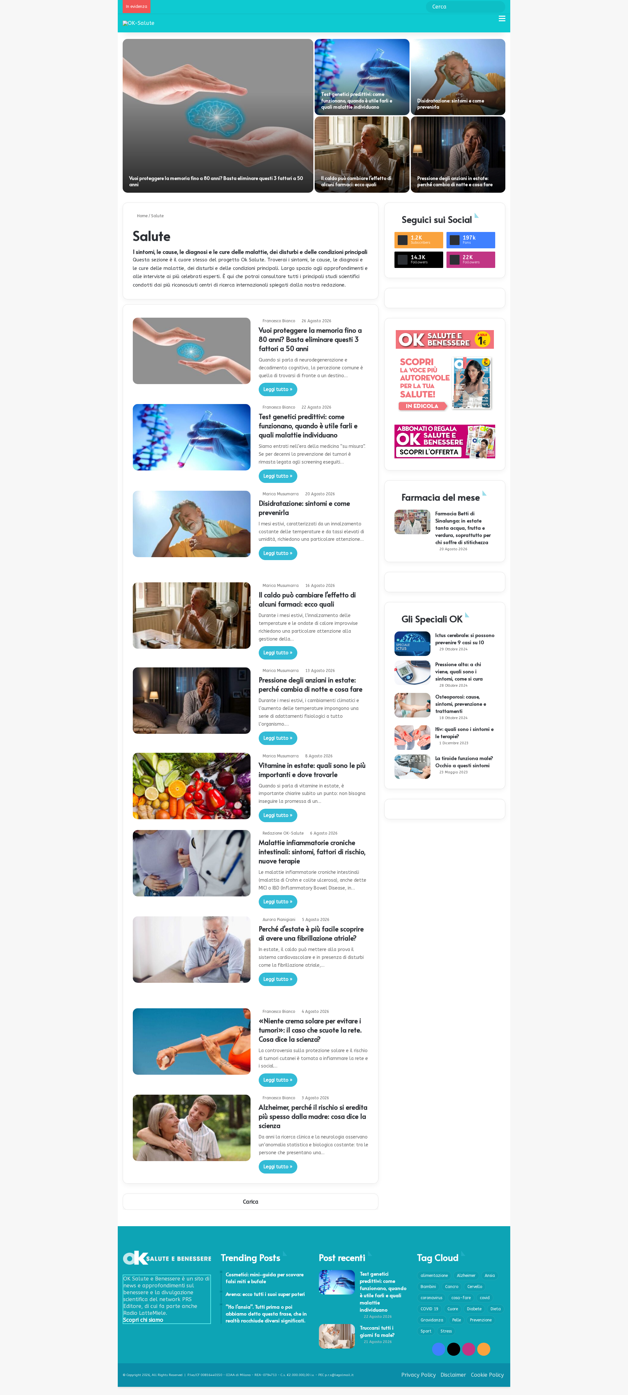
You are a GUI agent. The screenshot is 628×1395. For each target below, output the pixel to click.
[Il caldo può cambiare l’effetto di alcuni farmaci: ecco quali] (362, 154)
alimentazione (434, 1275)
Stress (446, 1331)
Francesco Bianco (279, 321)
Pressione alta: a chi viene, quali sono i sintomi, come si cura (459, 671)
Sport (426, 1331)
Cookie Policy (487, 1375)
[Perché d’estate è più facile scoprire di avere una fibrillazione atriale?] (192, 949)
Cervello (474, 1286)
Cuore (452, 1309)
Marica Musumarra (281, 494)
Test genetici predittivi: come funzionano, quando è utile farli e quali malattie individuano (356, 100)
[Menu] (502, 21)
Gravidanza (432, 1320)
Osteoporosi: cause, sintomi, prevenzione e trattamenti (460, 703)
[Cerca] (490, 21)
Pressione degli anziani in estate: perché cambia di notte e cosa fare (455, 181)
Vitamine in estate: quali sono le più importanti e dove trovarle (312, 770)
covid (485, 1298)
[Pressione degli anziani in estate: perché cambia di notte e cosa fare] (458, 154)
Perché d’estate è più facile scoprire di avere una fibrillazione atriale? (311, 933)
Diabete (474, 1309)
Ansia (490, 1275)
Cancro (451, 1286)
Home (142, 216)
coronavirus (431, 1298)
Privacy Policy (418, 1375)
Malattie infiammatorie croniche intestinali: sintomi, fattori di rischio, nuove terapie (312, 851)
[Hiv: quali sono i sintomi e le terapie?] (412, 737)
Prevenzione (481, 1320)
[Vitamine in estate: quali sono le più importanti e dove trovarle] (192, 786)
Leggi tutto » (278, 389)
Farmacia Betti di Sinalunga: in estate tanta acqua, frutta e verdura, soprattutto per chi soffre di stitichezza (463, 527)
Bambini (428, 1286)
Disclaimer (453, 1375)
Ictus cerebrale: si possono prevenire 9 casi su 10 (465, 638)
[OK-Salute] (138, 23)
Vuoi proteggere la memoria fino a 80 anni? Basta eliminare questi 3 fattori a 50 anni (310, 339)
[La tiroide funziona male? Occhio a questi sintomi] (412, 766)
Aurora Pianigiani (279, 919)
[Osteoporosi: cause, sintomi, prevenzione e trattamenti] (412, 705)
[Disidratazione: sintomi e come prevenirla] (458, 77)
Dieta (496, 1309)
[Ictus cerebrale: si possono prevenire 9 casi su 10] (412, 643)
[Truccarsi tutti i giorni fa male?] (337, 1336)
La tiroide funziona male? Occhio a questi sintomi (464, 761)
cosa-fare (461, 1298)
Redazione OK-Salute (283, 833)
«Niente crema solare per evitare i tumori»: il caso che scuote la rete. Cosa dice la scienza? (310, 1030)
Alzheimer (466, 1275)
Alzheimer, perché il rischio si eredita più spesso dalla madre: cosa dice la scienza (313, 1116)
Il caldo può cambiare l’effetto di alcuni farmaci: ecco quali (356, 181)
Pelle (456, 1320)
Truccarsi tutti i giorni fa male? (377, 1331)
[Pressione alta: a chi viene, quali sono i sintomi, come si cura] (412, 673)
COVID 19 (429, 1309)
